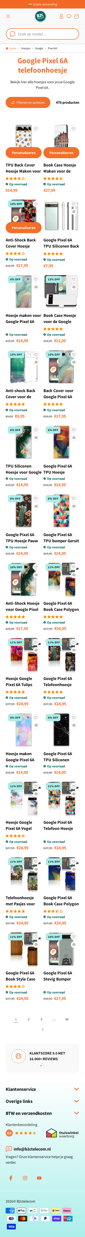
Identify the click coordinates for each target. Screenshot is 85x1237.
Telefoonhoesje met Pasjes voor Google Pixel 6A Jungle (20, 907)
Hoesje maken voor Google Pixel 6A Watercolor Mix (23, 321)
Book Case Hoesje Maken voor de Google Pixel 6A (59, 171)
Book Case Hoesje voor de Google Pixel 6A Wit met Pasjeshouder (59, 324)
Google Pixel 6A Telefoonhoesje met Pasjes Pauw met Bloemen (58, 687)
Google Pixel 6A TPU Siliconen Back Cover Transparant (61, 246)
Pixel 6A (52, 48)
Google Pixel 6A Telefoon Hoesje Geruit (58, 828)
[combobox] (42, 34)
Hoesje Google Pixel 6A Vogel (19, 825)
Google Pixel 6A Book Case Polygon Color (61, 609)
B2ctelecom (26, 1201)
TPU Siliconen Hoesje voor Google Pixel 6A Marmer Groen (24, 475)
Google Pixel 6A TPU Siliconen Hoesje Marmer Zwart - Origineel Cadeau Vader (59, 766)
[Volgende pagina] (42, 1029)
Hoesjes (25, 48)
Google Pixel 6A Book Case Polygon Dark (61, 904)
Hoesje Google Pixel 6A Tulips (19, 681)
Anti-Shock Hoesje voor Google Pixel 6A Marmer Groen (22, 609)
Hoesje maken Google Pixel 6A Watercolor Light (21, 760)
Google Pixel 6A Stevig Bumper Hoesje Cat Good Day (58, 982)
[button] (8, 16)
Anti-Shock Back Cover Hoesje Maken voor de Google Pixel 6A (21, 249)
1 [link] (16, 1019)
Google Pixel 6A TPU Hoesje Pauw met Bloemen (22, 541)
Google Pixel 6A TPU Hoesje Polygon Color (57, 472)
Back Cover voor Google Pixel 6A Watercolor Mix (58, 396)
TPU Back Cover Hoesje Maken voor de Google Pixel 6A (23, 171)
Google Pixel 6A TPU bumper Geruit (61, 537)
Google (39, 48)
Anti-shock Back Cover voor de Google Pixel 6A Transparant (20, 400)
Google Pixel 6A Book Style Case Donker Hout (20, 979)
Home (13, 48)
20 (66, 1019)
